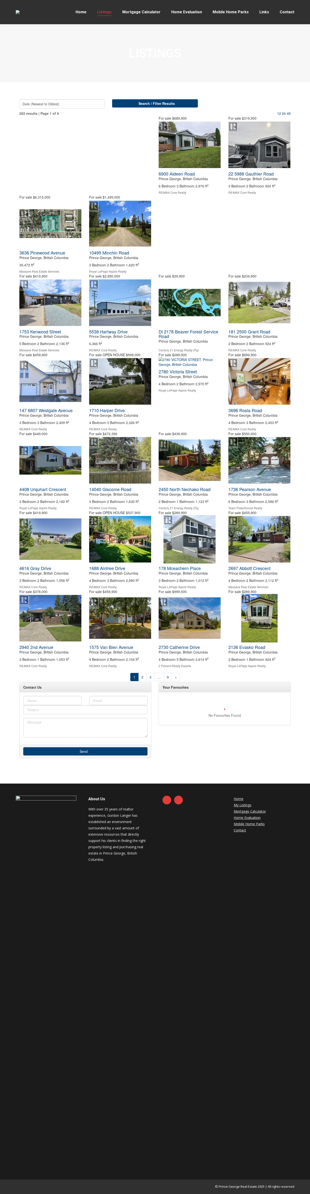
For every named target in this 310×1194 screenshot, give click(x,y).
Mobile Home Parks (249, 824)
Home (238, 798)
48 (289, 113)
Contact (240, 830)
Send (84, 751)
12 (279, 113)
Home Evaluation (247, 817)
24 (284, 113)
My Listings (242, 805)
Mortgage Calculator (250, 811)
